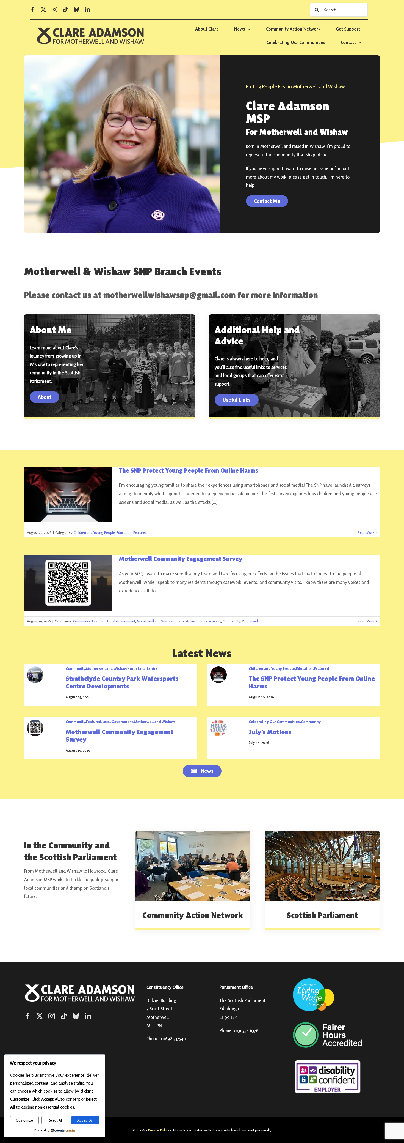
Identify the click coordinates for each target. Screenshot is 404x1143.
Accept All (85, 1120)
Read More (366, 532)
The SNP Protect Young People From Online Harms (188, 470)
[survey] (35, 722)
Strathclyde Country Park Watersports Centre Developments (122, 682)
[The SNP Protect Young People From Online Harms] (68, 494)
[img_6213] (35, 669)
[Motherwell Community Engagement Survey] (68, 583)
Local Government (121, 621)
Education (124, 532)
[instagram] (54, 9)
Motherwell (250, 621)
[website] (218, 669)
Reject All (55, 1120)
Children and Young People (94, 532)
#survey (215, 621)
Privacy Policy (158, 1130)
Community (81, 621)
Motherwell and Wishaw (155, 621)
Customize (24, 1120)
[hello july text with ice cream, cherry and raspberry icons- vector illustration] (218, 722)
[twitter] (43, 9)
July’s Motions (270, 732)
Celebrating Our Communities (274, 721)
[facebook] (32, 9)
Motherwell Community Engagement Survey (180, 559)
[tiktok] (65, 9)
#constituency (196, 621)
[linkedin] (87, 9)
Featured (140, 532)
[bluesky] (76, 9)
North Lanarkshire (142, 668)
